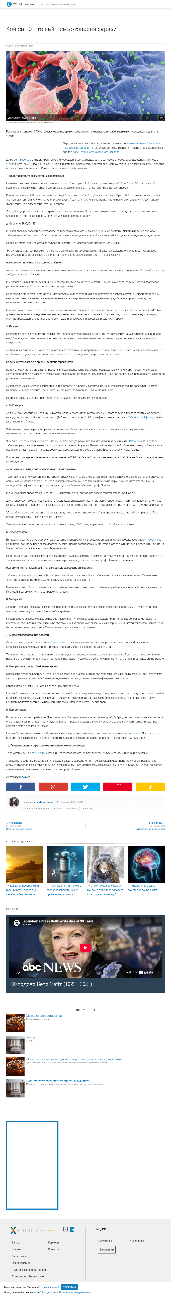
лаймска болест (57, 642)
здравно (29, 5)
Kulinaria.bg (137, 1240)
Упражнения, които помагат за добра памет (142, 888)
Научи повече (49, 1287)
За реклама (19, 1256)
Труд (10, 164)
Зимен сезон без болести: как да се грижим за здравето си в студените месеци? (105, 890)
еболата (26, 159)
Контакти (53, 1249)
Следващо (156, 822)
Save (119, 784)
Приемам (69, 1287)
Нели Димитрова (43, 801)
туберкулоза (153, 539)
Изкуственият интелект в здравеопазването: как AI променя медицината (64, 890)
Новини (16, 1249)
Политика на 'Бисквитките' (28, 1276)
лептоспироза (132, 733)
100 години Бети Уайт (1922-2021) (50, 984)
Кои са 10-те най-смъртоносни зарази (56, 4)
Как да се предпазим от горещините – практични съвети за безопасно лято (22, 890)
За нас (16, 1242)
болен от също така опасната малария (96, 152)
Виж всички (107, 1249)
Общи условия (47, 1292)
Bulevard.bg (105, 1240)
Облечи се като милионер (19, 828)
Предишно (14, 822)
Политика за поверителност (75, 1292)
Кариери (53, 1242)
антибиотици (37, 753)
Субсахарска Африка (140, 417)
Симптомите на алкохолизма (150, 828)
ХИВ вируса (135, 441)
